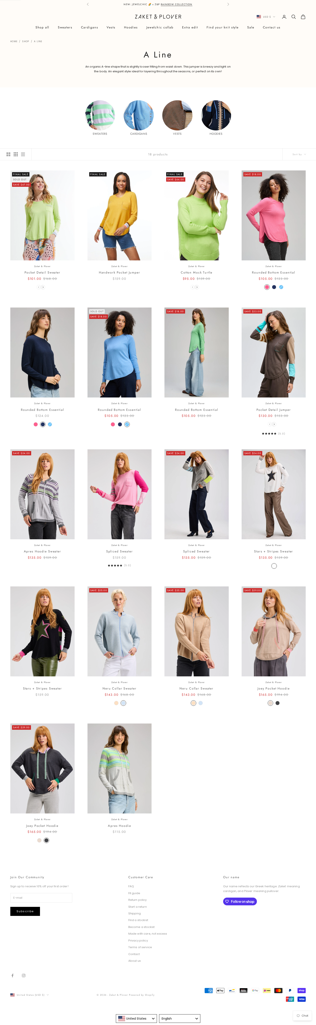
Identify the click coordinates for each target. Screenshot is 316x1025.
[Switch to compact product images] (23, 154)
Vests (111, 27)
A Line (38, 41)
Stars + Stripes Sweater (273, 551)
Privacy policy (138, 940)
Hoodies (131, 27)
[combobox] (136, 1018)
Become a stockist (141, 927)
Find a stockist (138, 920)
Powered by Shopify (142, 995)
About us (134, 961)
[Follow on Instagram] (23, 975)
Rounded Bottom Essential (273, 272)
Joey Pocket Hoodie (274, 688)
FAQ (131, 886)
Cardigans (89, 27)
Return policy (137, 900)
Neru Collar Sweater (120, 688)
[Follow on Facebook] (12, 975)
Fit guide (134, 893)
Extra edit (190, 27)
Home (13, 41)
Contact (134, 954)
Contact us (272, 27)
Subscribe (25, 911)
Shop (25, 41)
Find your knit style (223, 27)
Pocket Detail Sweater (42, 272)
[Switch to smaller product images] (16, 154)
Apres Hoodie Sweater (42, 551)
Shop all (42, 27)
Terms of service (140, 947)
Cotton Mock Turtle (196, 272)
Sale (250, 27)
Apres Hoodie (119, 826)
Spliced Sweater (119, 551)
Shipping (134, 913)
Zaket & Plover (42, 266)
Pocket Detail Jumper (273, 410)
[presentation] (43, 287)
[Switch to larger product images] (8, 154)
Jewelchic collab (159, 27)
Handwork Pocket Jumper (119, 272)
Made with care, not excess (147, 934)
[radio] (266, 287)
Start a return (137, 907)
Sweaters (65, 27)
